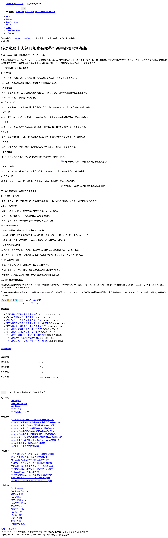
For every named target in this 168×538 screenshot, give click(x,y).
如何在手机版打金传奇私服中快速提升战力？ (25, 314)
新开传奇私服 (12, 22)
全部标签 (10, 33)
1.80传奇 (16, 512)
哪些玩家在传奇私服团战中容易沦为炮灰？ (24, 320)
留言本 (4, 529)
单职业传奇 (29, 12)
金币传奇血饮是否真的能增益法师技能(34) (29, 457)
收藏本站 (10, 4)
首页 (8, 17)
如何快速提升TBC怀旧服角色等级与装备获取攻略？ (36, 422)
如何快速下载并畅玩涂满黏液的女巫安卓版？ (33, 425)
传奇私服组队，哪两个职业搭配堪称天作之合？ (26, 326)
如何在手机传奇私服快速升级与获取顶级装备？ (34, 434)
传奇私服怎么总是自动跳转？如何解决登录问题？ (27, 341)
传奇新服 (16, 497)
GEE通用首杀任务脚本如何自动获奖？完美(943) (31, 481)
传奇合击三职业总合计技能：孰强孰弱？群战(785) (32, 469)
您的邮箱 (5, 367)
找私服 (9, 19)
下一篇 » (34, 303)
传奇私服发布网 (13, 31)
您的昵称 (5, 362)
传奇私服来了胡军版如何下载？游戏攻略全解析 (26, 335)
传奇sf (8, 28)
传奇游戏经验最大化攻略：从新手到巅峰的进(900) (32, 454)
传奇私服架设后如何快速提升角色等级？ (23, 332)
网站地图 (12, 529)
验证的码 (5, 377)
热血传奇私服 (49, 12)
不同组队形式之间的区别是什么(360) (27, 472)
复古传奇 (39, 12)
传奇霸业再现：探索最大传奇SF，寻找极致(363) (32, 466)
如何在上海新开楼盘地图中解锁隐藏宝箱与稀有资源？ (37, 437)
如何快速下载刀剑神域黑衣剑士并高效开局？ (33, 428)
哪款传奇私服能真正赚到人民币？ (20, 317)
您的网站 (5, 372)
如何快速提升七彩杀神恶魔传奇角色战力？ (32, 420)
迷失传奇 (16, 518)
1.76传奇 (16, 515)
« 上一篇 (27, 303)
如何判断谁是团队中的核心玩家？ (28, 443)
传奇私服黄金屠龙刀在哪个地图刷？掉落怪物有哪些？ (29, 323)
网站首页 (19, 38)
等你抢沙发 (6, 349)
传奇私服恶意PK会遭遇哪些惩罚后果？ (23, 338)
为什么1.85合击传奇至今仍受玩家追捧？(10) (30, 460)
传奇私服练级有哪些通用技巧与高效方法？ (24, 329)
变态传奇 (16, 506)
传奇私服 (20, 12)
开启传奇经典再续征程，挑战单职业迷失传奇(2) (31, 463)
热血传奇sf (17, 509)
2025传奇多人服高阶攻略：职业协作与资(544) (30, 478)
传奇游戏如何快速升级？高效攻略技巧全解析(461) (32, 475)
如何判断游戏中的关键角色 (25, 446)
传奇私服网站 (18, 500)
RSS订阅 (19, 4)
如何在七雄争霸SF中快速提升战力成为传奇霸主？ (35, 440)
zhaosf (8, 25)
